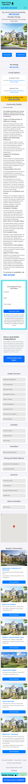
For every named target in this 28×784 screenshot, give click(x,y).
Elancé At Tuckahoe (9, 604)
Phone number (7, 304)
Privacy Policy (20, 316)
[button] (14, 527)
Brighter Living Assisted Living (13, 637)
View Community (14, 582)
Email (5, 298)
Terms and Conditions (7, 760)
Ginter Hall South (8, 701)
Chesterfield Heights (9, 670)
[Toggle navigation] (25, 7)
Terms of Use (10, 316)
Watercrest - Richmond (10, 734)
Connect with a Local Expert (14, 359)
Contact (24, 760)
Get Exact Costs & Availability (14, 780)
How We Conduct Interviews (14, 763)
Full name (6, 292)
